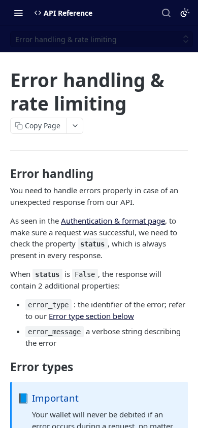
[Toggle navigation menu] (18, 13)
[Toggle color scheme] (185, 13)
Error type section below (91, 316)
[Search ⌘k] (166, 13)
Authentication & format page (113, 221)
